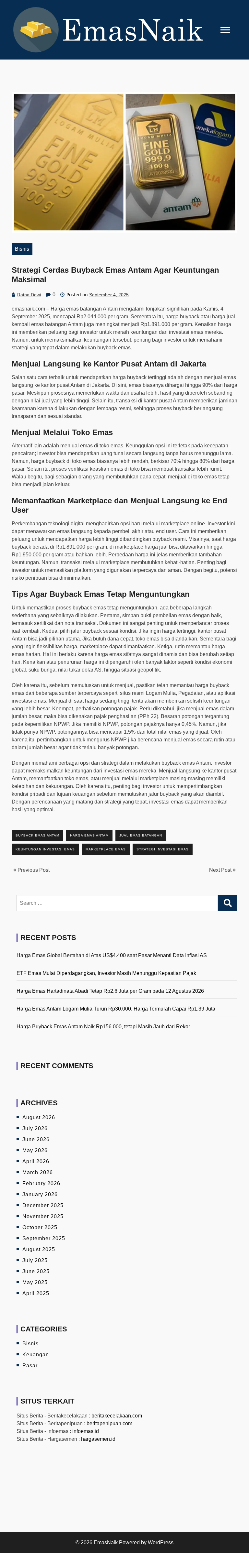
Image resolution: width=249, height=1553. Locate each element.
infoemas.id (85, 1431)
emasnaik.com (28, 309)
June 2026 (36, 1139)
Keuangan (35, 1354)
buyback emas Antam (37, 835)
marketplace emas (106, 849)
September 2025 (43, 1238)
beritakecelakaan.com (116, 1415)
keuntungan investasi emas (45, 849)
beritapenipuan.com (109, 1423)
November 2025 (43, 1216)
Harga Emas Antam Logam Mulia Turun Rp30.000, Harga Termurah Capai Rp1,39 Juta (116, 1009)
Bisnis (22, 249)
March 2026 (37, 1172)
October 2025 (39, 1227)
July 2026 (35, 1128)
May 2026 (35, 1150)
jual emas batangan (140, 835)
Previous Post (33, 870)
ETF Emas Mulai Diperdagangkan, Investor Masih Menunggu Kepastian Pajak (106, 973)
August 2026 (38, 1117)
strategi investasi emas (162, 849)
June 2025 (36, 1271)
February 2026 (41, 1183)
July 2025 (35, 1260)
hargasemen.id (98, 1439)
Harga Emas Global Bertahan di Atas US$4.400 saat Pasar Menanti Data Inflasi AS (112, 955)
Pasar (30, 1365)
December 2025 (43, 1205)
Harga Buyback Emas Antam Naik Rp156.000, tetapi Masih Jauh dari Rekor (103, 1026)
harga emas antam (89, 835)
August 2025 (38, 1249)
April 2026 (35, 1161)
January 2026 (40, 1194)
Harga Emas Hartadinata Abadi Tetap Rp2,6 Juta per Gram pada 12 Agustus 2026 (110, 991)
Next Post (221, 870)
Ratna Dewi (29, 294)
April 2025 (35, 1293)
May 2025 (35, 1282)
